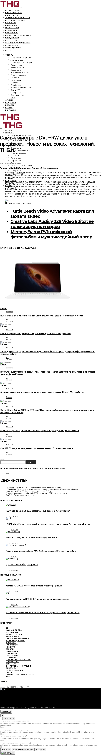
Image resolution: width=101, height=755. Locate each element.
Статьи (9, 100)
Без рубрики (12, 632)
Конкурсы (10, 23)
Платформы (11, 33)
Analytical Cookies (10, 737)
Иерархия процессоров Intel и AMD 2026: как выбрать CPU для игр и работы (36, 493)
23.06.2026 (14, 570)
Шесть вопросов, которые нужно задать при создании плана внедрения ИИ (35, 333)
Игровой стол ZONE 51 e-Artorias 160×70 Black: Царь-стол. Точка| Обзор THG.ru (42, 612)
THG (7, 319)
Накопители (11, 25)
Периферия (11, 30)
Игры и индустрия (15, 20)
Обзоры (9, 55)
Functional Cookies (10, 730)
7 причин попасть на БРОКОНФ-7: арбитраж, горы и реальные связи (38, 599)
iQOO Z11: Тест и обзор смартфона (20, 495)
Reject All (5, 749)
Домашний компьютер (17, 18)
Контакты (10, 110)
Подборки (10, 102)
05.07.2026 (14, 516)
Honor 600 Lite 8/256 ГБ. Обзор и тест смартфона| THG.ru (28, 491)
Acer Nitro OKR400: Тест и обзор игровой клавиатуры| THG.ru (34, 585)
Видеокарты (11, 15)
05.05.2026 (14, 618)
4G (7, 628)
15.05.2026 (14, 605)
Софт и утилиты (13, 48)
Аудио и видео (13, 10)
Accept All (6, 712)
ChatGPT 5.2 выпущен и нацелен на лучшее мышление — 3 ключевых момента (36, 448)
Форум (8, 107)
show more (9, 718)
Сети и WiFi (11, 40)
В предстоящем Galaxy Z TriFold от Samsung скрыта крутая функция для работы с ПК (39, 430)
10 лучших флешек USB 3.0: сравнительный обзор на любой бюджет (33, 487)
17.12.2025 (9, 339)
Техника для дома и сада (21, 87)
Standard (22, 722)
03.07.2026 (14, 557)
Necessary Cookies (10, 722)
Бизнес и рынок (13, 13)
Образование (12, 28)
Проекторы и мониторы (18, 35)
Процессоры (12, 38)
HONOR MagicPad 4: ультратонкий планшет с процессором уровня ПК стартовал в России (41, 315)
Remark (22, 730)
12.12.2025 (9, 398)
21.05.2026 (14, 591)
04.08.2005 (8, 157)
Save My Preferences (23, 749)
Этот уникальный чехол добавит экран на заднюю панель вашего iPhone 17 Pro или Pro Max (42, 392)
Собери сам (11, 45)
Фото (8, 50)
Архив (2, 687)
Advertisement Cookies (12, 743)
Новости (9, 105)
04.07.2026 (9, 321)
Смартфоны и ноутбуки (17, 43)
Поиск (3, 459)
